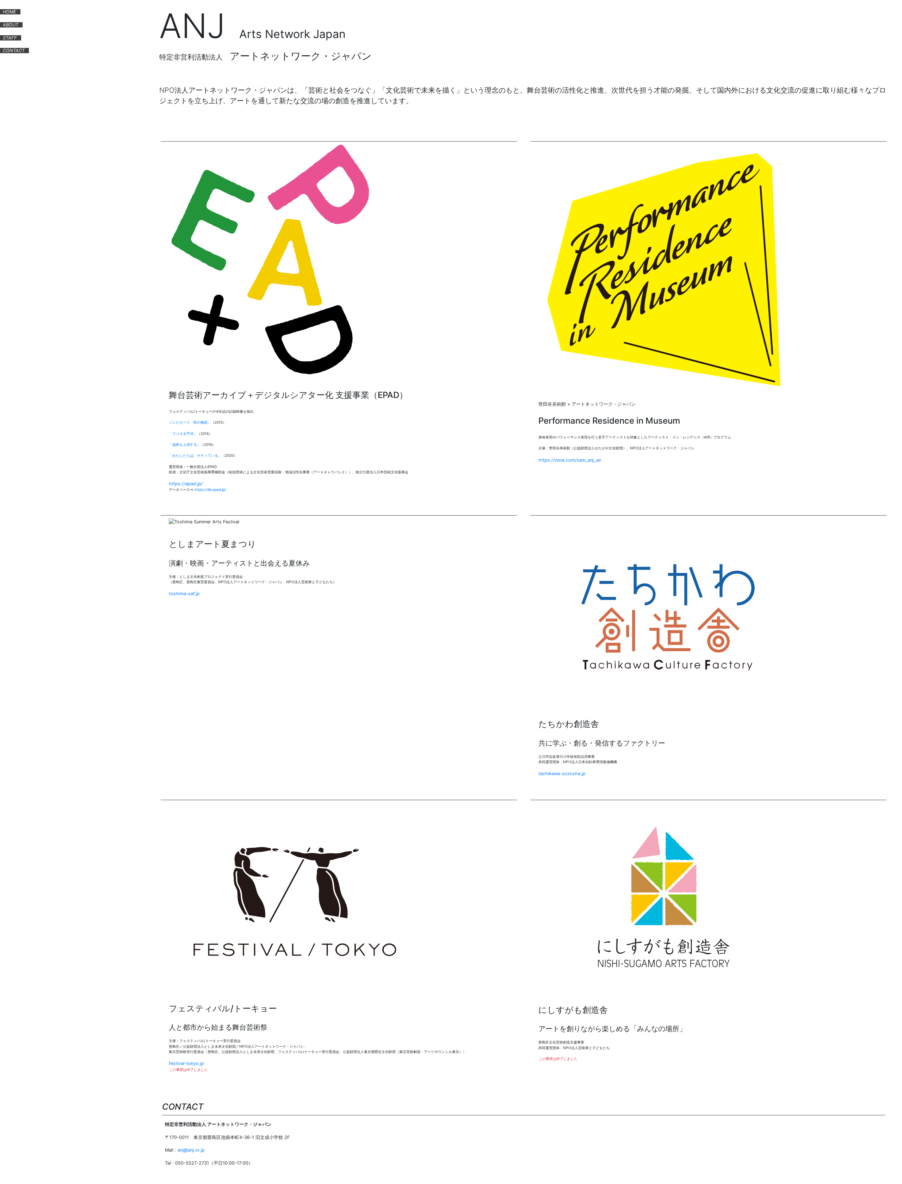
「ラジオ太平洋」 (183, 433)
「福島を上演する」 (184, 444)
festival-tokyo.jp (186, 1063)
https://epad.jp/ (186, 483)
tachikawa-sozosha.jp (562, 773)
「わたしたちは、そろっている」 (195, 455)
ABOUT (10, 24)
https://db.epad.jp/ (210, 489)
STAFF (10, 37)
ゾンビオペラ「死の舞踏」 (190, 422)
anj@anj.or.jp (191, 1150)
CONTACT (14, 50)
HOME (9, 11)
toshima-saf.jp (184, 593)
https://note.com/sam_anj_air (569, 460)
